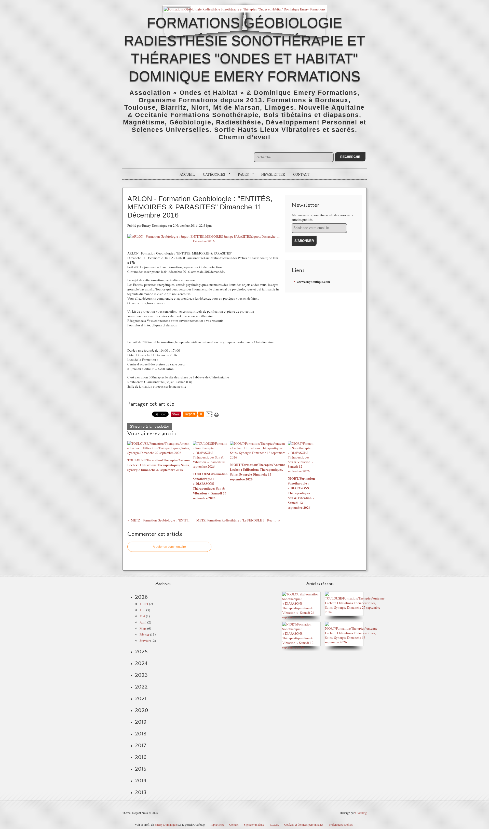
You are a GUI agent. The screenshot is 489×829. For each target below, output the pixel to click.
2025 (141, 651)
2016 (140, 757)
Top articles (217, 824)
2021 (140, 698)
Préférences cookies (341, 824)
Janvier (145, 640)
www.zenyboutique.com (313, 281)
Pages (241, 174)
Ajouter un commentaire (169, 547)
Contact (301, 174)
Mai (142, 616)
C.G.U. (274, 824)
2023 (141, 675)
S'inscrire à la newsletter (149, 426)
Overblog (361, 813)
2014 (140, 780)
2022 (141, 687)
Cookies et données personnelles (303, 824)
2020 (141, 710)
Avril (143, 622)
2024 (141, 663)
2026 (141, 597)
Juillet (144, 604)
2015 (140, 769)
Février (144, 634)
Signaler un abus (254, 824)
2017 (140, 745)
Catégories (212, 174)
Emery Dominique (166, 824)
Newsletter (273, 174)
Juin (142, 610)
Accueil (187, 174)
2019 (140, 722)
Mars (143, 628)
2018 (140, 734)
